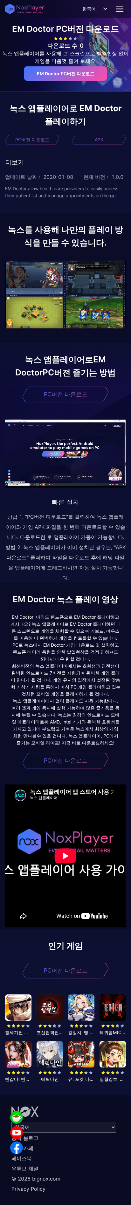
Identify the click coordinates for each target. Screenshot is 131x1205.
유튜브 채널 (24, 1168)
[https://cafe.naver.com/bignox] (16, 1117)
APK (99, 139)
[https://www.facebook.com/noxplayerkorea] (16, 1147)
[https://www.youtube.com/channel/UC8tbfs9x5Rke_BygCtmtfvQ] (16, 1132)
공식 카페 (22, 1148)
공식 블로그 (24, 1138)
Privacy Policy (28, 1189)
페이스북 (21, 1158)
